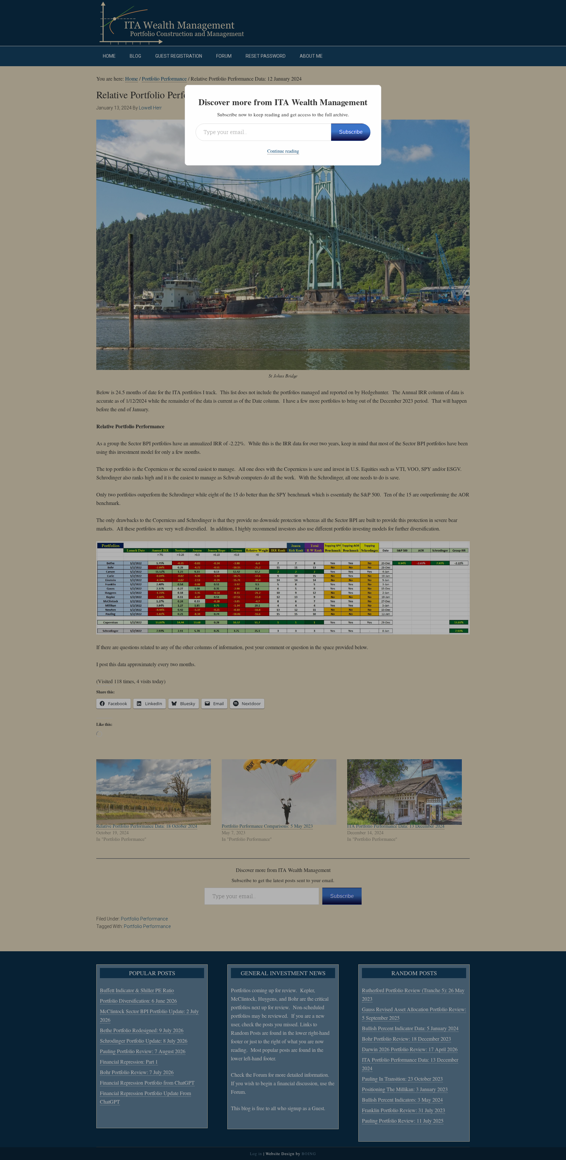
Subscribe (351, 132)
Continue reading (283, 151)
